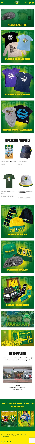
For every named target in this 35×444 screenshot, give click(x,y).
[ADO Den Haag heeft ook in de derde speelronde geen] (9, 419)
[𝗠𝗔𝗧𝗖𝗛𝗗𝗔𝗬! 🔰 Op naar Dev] (26, 419)
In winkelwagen (7, 167)
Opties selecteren (8, 196)
